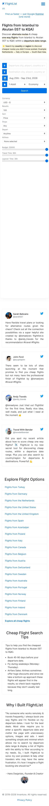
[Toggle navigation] (43, 4)
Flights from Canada (15, 547)
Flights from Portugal (16, 587)
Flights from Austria (15, 560)
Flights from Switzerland (17, 567)
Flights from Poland (15, 534)
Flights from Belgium (15, 554)
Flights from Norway (15, 594)
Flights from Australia (16, 580)
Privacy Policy (24, 800)
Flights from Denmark (16, 614)
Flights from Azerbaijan (17, 527)
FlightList (10, 3)
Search (24, 90)
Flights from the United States (20, 507)
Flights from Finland (15, 600)
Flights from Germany (16, 493)
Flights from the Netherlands (19, 500)
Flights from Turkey (15, 487)
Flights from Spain (14, 520)
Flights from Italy (13, 540)
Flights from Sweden (15, 574)
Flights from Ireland (15, 607)
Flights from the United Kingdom (22, 514)
